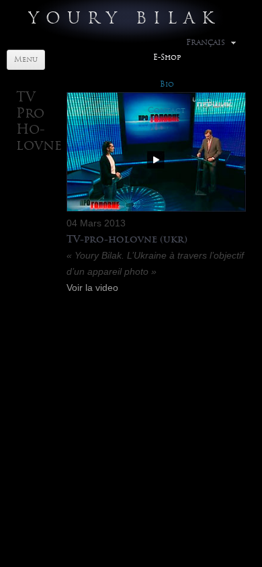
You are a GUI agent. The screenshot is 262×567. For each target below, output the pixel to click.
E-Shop (167, 57)
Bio (167, 84)
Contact (166, 110)
